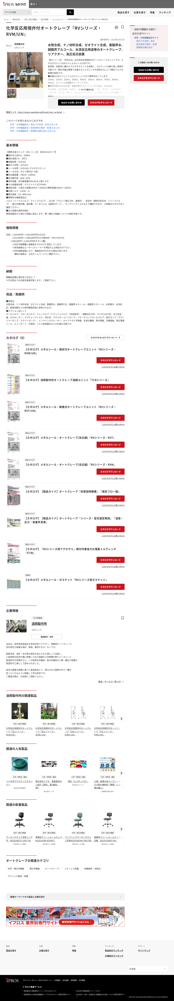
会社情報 (66, 980)
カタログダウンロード (110, 360)
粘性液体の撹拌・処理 (146, 44)
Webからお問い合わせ (71, 102)
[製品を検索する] (70, 12)
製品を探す (124, 12)
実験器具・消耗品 (92, 868)
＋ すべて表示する (86, 89)
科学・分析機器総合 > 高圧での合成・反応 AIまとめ (34, 124)
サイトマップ (144, 950)
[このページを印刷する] (116, 27)
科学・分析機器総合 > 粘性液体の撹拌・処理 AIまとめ (35, 127)
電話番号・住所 (47, 636)
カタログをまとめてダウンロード (104, 337)
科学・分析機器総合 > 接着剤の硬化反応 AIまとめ (33, 130)
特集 (152, 12)
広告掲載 (82, 980)
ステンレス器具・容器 (18, 876)
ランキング (165, 12)
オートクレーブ (52, 868)
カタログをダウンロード (101, 102)
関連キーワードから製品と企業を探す (27, 896)
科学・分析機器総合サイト (146, 37)
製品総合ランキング (114, 950)
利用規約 (57, 980)
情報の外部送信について (45, 980)
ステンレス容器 (72, 868)
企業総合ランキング (114, 955)
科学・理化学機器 (16, 868)
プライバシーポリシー (30, 980)
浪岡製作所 (19, 44)
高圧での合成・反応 (145, 40)
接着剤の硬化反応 (144, 47)
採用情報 (74, 980)
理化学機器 (34, 868)
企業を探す (140, 12)
